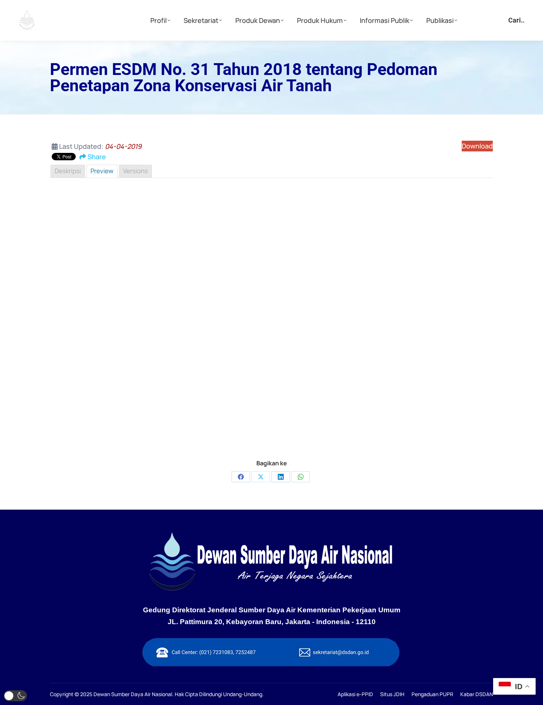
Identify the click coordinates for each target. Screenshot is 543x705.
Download (477, 145)
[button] (15, 695)
